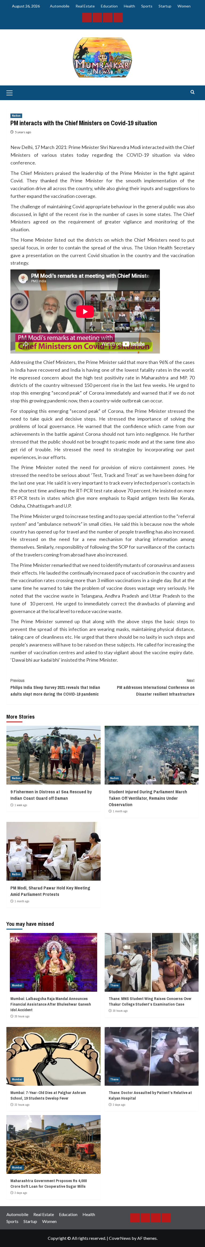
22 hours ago (22, 1105)
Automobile (59, 6)
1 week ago (21, 805)
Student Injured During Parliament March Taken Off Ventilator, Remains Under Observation (148, 798)
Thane (114, 985)
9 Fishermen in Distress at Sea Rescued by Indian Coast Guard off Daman (51, 795)
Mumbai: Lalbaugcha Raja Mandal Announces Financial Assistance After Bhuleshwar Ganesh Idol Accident (50, 1004)
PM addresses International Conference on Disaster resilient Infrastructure (156, 687)
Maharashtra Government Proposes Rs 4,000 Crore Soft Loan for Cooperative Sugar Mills (48, 1183)
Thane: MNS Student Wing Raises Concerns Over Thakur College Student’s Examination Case (150, 1001)
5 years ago (23, 132)
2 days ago (119, 1105)
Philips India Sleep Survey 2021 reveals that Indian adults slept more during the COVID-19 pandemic (55, 687)
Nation (16, 115)
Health (129, 6)
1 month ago (120, 811)
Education (109, 6)
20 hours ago (22, 1016)
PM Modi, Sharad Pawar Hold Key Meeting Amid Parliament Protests (50, 891)
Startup (165, 6)
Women (184, 6)
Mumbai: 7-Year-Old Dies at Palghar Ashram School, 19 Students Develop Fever (48, 1095)
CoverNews (120, 1238)
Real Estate (85, 6)
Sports (146, 6)
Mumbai (17, 985)
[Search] (192, 92)
